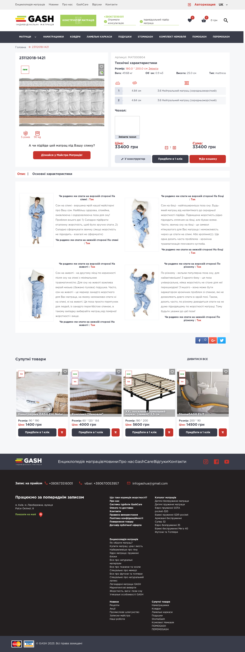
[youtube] (227, 462)
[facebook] (216, 462)
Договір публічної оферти (126, 525)
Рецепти (114, 605)
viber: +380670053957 (101, 483)
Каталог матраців (165, 498)
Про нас (67, 5)
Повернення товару (121, 522)
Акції (112, 609)
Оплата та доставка (121, 508)
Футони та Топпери (166, 532)
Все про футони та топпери (126, 574)
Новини (53, 5)
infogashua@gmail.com (150, 483)
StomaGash (145, 37)
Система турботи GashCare (126, 505)
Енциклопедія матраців (30, 5)
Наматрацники (53, 37)
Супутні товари (30, 359)
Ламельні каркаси (99, 37)
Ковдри (75, 37)
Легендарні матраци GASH (125, 584)
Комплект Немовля (172, 37)
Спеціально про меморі (123, 570)
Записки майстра (120, 616)
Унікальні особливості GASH (126, 595)
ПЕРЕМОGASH (221, 37)
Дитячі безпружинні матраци (172, 501)
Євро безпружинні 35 (167, 525)
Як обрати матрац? (121, 543)
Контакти (111, 5)
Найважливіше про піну (124, 550)
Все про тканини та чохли (125, 567)
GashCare (82, 5)
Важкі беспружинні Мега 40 (171, 529)
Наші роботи (117, 619)
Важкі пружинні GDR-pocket (171, 515)
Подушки (124, 37)
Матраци (25, 37)
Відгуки (97, 5)
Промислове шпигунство (124, 612)
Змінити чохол (127, 137)
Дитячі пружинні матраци (170, 505)
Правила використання (124, 515)
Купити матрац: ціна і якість (126, 546)
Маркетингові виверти (123, 588)
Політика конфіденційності (126, 518)
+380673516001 (114, 17)
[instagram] (206, 462)
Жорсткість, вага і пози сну (126, 591)
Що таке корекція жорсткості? (128, 498)
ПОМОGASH (199, 37)
